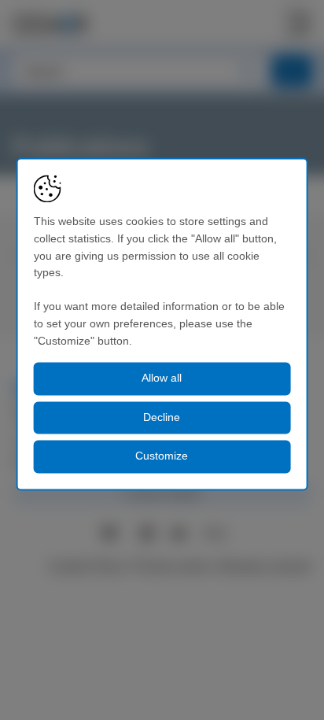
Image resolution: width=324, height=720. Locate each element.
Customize (161, 456)
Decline (161, 417)
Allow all (162, 378)
